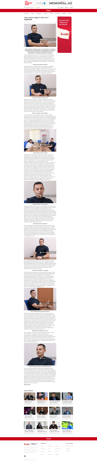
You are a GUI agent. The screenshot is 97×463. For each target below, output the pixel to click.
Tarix (68, 7)
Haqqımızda (70, 445)
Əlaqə (69, 448)
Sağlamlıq (57, 454)
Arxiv (63, 7)
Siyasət (32, 13)
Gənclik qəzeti (57, 448)
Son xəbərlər (26, 13)
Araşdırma (50, 454)
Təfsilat (51, 13)
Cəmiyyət (45, 13)
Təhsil (56, 451)
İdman (49, 448)
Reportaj (56, 446)
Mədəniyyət (57, 13)
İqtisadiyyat (39, 13)
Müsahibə (64, 13)
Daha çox (70, 13)
